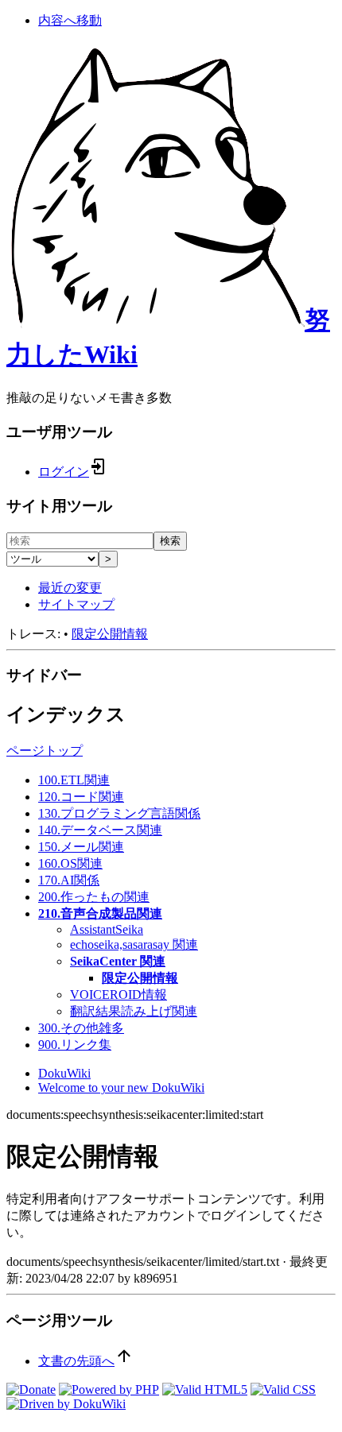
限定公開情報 (110, 634)
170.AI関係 (68, 880)
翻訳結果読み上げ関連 (133, 1011)
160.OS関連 (70, 863)
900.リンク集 (74, 1044)
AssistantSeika (106, 929)
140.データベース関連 (100, 830)
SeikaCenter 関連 (117, 961)
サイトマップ (76, 604)
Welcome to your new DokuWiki (121, 1087)
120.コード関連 (81, 796)
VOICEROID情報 (118, 994)
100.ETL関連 (74, 780)
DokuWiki (64, 1073)
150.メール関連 (81, 846)
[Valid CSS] (283, 1389)
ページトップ (44, 750)
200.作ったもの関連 (94, 897)
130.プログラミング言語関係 (119, 813)
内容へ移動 (70, 20)
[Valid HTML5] (204, 1389)
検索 (170, 541)
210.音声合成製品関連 (100, 913)
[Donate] (31, 1389)
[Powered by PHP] (109, 1389)
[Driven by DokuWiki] (66, 1404)
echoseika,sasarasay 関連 (134, 944)
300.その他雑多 (81, 1028)
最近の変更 (70, 587)
